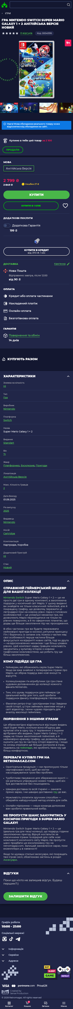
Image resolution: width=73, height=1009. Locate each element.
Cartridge (9, 533)
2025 (6, 510)
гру (55, 792)
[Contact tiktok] (11, 939)
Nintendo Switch (13, 597)
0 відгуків (26, 33)
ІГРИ (8, 13)
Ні (4, 386)
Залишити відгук (25, 896)
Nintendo (9, 408)
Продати (12, 149)
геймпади (26, 747)
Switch (7, 420)
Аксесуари (10, 859)
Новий (7, 567)
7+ (4, 454)
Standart (8, 442)
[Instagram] (5, 939)
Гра (5, 397)
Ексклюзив (28, 465)
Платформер (11, 465)
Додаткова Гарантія (26, 225)
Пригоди (41, 465)
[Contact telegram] (18, 939)
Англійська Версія (15, 476)
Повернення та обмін (24, 335)
